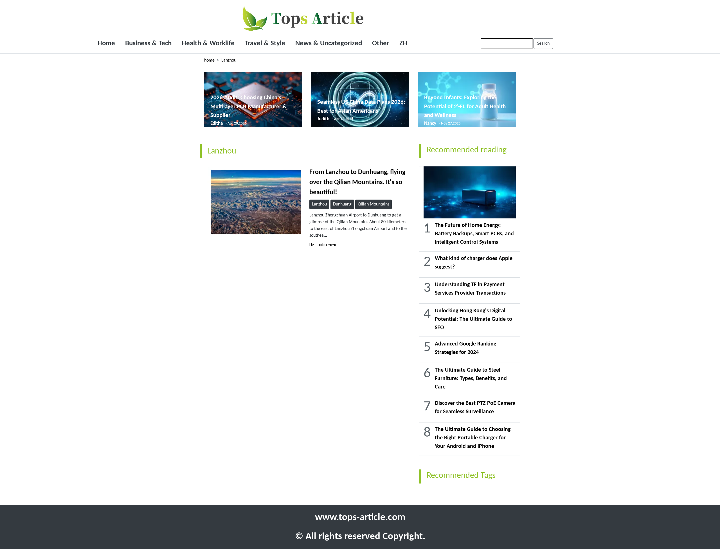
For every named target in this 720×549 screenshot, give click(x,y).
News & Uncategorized (328, 43)
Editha (216, 123)
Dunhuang (342, 204)
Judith (323, 119)
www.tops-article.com (360, 518)
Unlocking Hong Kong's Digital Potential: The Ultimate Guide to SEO (473, 319)
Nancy (430, 123)
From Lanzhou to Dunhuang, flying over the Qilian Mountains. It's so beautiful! (357, 182)
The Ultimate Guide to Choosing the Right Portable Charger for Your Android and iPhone (472, 438)
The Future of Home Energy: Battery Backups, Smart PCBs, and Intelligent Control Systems (474, 234)
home (209, 60)
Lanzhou (228, 60)
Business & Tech (148, 43)
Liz (311, 245)
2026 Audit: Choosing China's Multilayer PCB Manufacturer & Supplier (248, 106)
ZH (403, 43)
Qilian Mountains (373, 204)
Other (380, 43)
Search (543, 43)
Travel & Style (265, 43)
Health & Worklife (208, 43)
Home (106, 43)
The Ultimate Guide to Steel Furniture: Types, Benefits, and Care (471, 378)
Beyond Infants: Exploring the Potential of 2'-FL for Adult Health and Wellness (465, 106)
